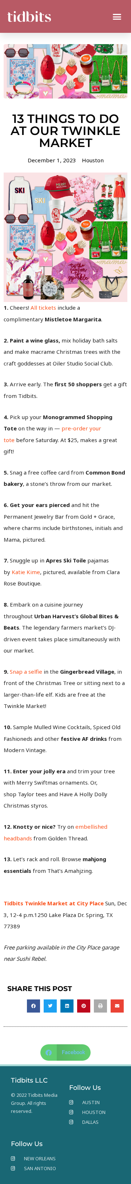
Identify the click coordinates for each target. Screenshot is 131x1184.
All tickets (43, 307)
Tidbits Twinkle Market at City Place (54, 903)
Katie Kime (26, 572)
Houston (93, 160)
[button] (117, 16)
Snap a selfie (26, 671)
